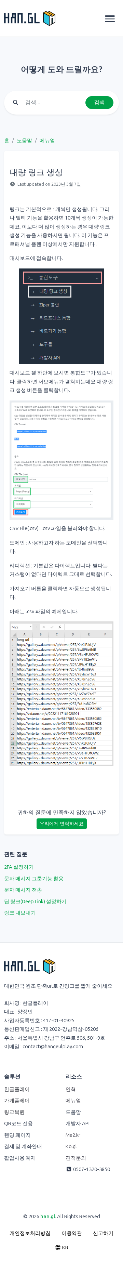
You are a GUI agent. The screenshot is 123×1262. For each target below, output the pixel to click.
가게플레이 (17, 1100)
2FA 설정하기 (19, 867)
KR (64, 1248)
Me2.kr (73, 1135)
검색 (99, 102)
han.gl (47, 1216)
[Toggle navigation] (110, 18)
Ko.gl (71, 1146)
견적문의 (76, 1158)
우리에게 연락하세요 (62, 824)
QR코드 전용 (18, 1123)
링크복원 (14, 1112)
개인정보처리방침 (30, 1233)
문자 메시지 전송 (23, 890)
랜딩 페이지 (17, 1135)
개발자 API (78, 1123)
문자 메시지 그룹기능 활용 (34, 879)
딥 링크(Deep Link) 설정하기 (35, 901)
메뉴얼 (47, 140)
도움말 (24, 140)
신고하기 (103, 1233)
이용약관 (72, 1233)
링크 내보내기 (20, 913)
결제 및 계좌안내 (23, 1146)
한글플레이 (17, 1089)
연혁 (71, 1089)
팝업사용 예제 (20, 1158)
